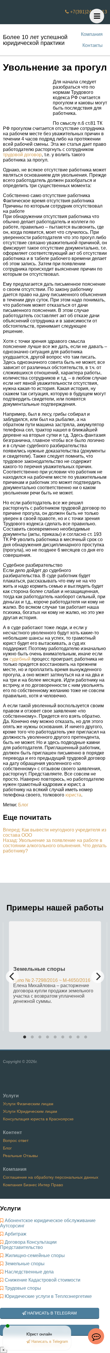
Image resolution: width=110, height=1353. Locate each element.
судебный (20, 659)
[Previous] (12, 976)
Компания (92, 34)
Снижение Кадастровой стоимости (42, 1279)
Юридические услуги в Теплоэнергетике (48, 1296)
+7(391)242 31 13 (88, 11)
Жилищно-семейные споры (35, 1255)
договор (33, 154)
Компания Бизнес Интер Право (33, 1184)
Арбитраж (15, 1233)
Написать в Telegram (51, 1313)
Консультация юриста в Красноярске (38, 1119)
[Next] (97, 976)
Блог (23, 804)
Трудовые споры (23, 1288)
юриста (73, 794)
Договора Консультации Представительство (28, 1245)
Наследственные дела (29, 1271)
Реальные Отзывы (20, 1155)
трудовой (13, 154)
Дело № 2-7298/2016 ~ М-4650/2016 (51, 980)
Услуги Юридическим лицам (30, 1111)
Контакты (92, 45)
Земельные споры (25, 1263)
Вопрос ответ (15, 1140)
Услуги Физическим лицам (28, 1103)
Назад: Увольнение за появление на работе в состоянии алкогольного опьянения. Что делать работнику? (54, 845)
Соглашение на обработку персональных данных (50, 1177)
